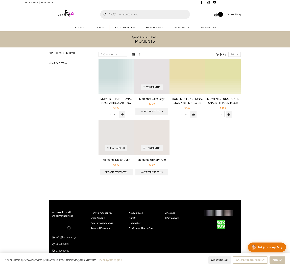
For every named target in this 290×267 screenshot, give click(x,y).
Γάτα (99, 27)
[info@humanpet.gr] (53, 237)
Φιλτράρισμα (58, 63)
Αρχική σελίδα (140, 37)
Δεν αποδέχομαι (219, 260)
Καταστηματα (124, 27)
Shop (153, 37)
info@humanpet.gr (66, 237)
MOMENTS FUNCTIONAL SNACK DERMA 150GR (187, 101)
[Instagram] (208, 2)
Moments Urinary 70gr (151, 160)
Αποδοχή (277, 260)
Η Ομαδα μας (154, 27)
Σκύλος (77, 27)
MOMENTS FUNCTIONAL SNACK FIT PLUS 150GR (223, 101)
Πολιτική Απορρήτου (110, 260)
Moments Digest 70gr (116, 160)
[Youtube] (214, 2)
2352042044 (47, 2)
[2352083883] (53, 251)
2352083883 (31, 2)
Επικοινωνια (208, 27)
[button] (122, 114)
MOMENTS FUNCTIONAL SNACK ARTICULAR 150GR (116, 101)
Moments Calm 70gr (151, 99)
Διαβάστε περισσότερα (151, 111)
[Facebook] (201, 2)
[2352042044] (53, 244)
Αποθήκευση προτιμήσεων (250, 260)
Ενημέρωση (181, 27)
